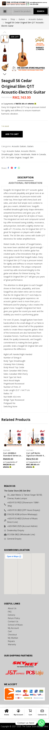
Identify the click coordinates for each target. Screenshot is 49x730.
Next (5, 74)
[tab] (26, 178)
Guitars (30, 146)
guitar (16, 154)
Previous (5, 32)
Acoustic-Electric (28, 151)
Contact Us (42, 715)
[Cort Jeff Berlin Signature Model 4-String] (36, 438)
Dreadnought (7, 154)
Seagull (25, 157)
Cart (30, 715)
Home (6, 715)
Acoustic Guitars (19, 146)
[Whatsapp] (41, 723)
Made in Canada (38, 154)
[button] (5, 11)
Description (25, 177)
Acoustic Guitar (13, 151)
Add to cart (12, 134)
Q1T (3, 157)
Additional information (25, 183)
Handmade (25, 154)
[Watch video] (14, 67)
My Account (18, 715)
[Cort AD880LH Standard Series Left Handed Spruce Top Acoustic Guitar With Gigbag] (13, 438)
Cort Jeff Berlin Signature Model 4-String (35, 455)
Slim (31, 157)
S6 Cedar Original (13, 157)
